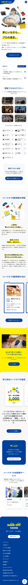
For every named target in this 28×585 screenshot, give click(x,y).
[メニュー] (26, 2)
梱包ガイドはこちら (11, 309)
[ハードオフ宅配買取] (7, 2)
